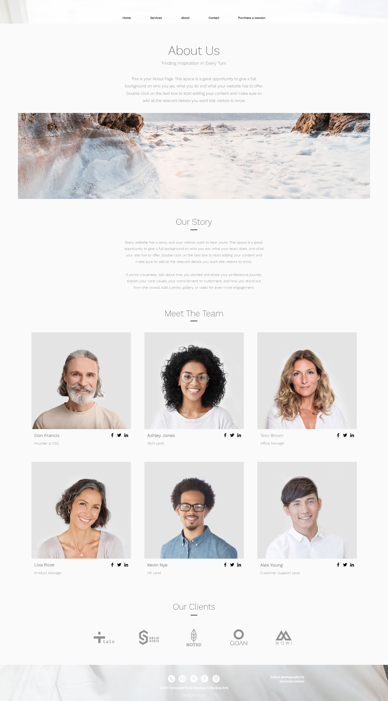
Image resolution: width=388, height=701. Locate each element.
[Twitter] (119, 435)
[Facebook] (112, 435)
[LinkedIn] (126, 435)
